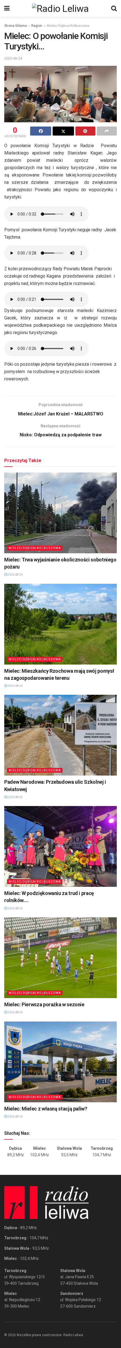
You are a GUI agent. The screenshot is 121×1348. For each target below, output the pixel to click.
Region (36, 26)
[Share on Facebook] (40, 131)
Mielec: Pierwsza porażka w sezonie (44, 1004)
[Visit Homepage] (60, 8)
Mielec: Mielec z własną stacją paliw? (45, 1109)
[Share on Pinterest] (85, 131)
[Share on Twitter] (63, 131)
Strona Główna (15, 26)
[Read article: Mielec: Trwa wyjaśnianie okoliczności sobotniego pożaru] (60, 512)
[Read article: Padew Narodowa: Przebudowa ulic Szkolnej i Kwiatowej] (60, 735)
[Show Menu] (7, 8)
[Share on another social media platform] (107, 131)
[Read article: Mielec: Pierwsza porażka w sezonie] (60, 957)
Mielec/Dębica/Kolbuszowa (68, 26)
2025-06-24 (13, 58)
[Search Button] (114, 8)
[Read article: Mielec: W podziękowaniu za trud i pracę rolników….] (60, 846)
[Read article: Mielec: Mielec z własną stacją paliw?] (60, 1062)
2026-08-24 (15, 574)
